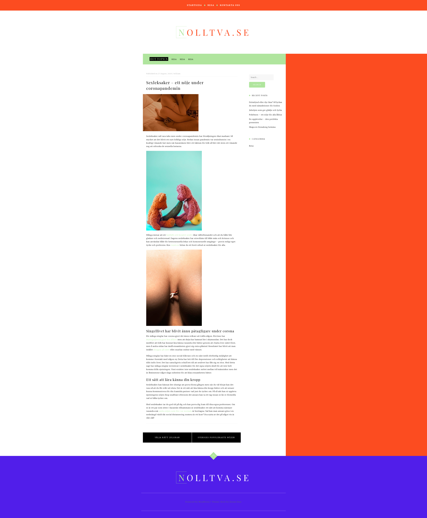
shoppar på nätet (161, 350)
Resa (210, 5)
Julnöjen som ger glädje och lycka (265, 110)
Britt (223, 502)
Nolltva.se (214, 32)
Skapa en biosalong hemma (262, 127)
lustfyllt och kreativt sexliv (179, 235)
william (177, 74)
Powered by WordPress (197, 502)
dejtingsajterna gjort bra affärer (161, 339)
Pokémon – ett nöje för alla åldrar (265, 114)
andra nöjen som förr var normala (175, 411)
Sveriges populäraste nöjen (216, 437)
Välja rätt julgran (167, 437)
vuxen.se (175, 245)
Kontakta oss (230, 5)
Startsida (194, 5)
